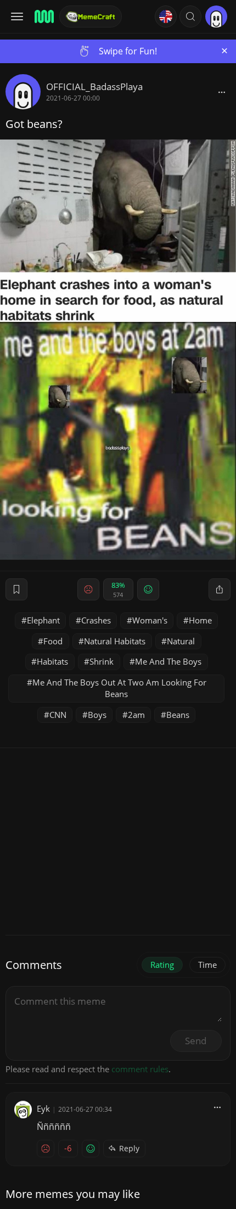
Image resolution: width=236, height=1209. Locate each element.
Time (207, 964)
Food (53, 641)
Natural (181, 641)
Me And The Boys (168, 661)
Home (200, 620)
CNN (57, 714)
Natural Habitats (114, 641)
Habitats (52, 661)
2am (136, 714)
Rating (162, 964)
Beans (177, 714)
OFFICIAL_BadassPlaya (94, 86)
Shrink (101, 661)
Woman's (149, 620)
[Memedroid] (43, 16)
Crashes (96, 620)
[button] (190, 16)
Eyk (43, 1108)
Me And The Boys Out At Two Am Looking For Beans (119, 688)
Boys (97, 714)
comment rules (139, 1068)
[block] (222, 92)
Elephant (43, 620)
